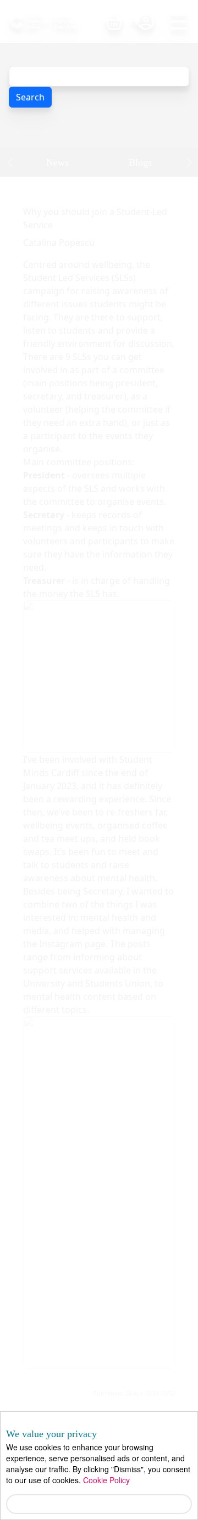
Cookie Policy (106, 1479)
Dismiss (99, 1504)
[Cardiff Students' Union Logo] (57, 21)
